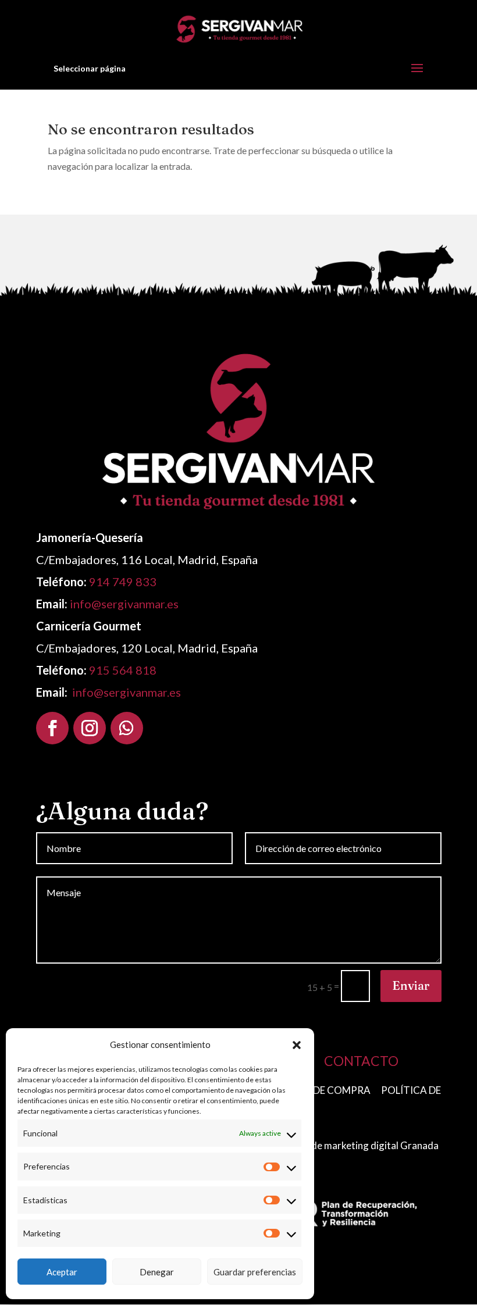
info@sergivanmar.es (124, 604)
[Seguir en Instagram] (89, 728)
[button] (296, 1045)
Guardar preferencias (254, 1272)
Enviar (411, 985)
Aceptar (62, 1272)
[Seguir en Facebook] (52, 728)
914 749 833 (122, 582)
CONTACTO (361, 1061)
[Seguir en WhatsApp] (127, 728)
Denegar (157, 1272)
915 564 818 (122, 670)
